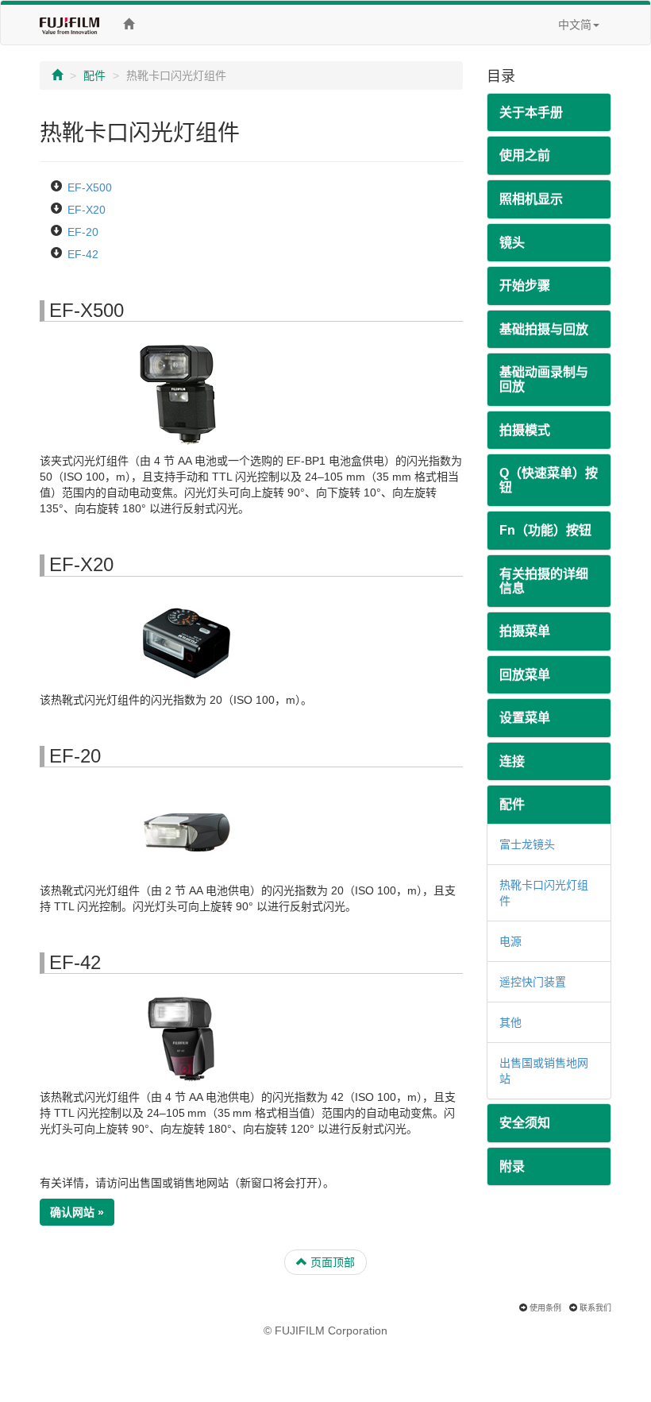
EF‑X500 (89, 187)
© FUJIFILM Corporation (325, 1330)
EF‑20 (82, 232)
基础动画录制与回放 (543, 379)
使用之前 (524, 155)
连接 (512, 761)
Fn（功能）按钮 (545, 530)
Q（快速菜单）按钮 (548, 480)
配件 (94, 75)
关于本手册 (531, 112)
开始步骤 (524, 285)
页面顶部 (331, 1262)
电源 (510, 941)
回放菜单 (524, 675)
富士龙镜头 (527, 844)
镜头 (512, 242)
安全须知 (524, 1123)
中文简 (574, 24)
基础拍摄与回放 (543, 329)
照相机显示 (531, 199)
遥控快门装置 (532, 981)
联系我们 (595, 1308)
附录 (512, 1166)
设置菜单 (524, 717)
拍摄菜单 (524, 631)
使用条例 (545, 1308)
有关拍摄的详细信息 (543, 581)
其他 (510, 1022)
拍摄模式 (524, 430)
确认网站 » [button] (77, 1212)
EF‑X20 (86, 209)
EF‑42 (82, 254)
